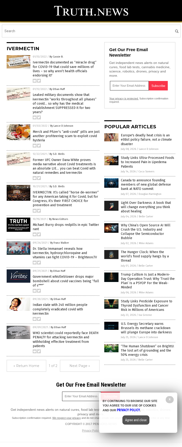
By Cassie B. (56, 56)
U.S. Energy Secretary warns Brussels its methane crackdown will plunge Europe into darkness (146, 328)
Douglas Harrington (150, 194)
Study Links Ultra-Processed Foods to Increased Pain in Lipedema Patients (147, 162)
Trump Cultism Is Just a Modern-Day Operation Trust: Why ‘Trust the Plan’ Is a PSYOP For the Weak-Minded (148, 281)
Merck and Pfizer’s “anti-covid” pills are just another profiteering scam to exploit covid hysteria (66, 136)
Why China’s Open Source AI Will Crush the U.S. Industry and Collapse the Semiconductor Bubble (145, 231)
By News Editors (58, 219)
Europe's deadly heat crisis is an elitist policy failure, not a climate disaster (146, 139)
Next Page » (79, 366)
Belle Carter (146, 216)
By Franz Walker (59, 242)
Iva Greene (145, 315)
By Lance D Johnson (61, 125)
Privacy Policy (91, 430)
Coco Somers (146, 171)
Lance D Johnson (149, 149)
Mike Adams (146, 243)
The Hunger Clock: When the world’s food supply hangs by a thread (145, 256)
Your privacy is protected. (124, 98)
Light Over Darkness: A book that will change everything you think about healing (146, 207)
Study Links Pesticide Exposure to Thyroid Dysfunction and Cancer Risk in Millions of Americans (146, 305)
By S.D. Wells (57, 154)
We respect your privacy (66, 417)
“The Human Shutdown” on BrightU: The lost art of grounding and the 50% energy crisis (147, 350)
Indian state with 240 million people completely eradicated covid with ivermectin (60, 309)
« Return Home (26, 366)
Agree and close (136, 420)
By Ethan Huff (57, 89)
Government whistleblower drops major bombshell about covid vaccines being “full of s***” (66, 281)
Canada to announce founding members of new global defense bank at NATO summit (146, 184)
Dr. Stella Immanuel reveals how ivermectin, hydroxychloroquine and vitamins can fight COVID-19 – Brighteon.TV (65, 253)
